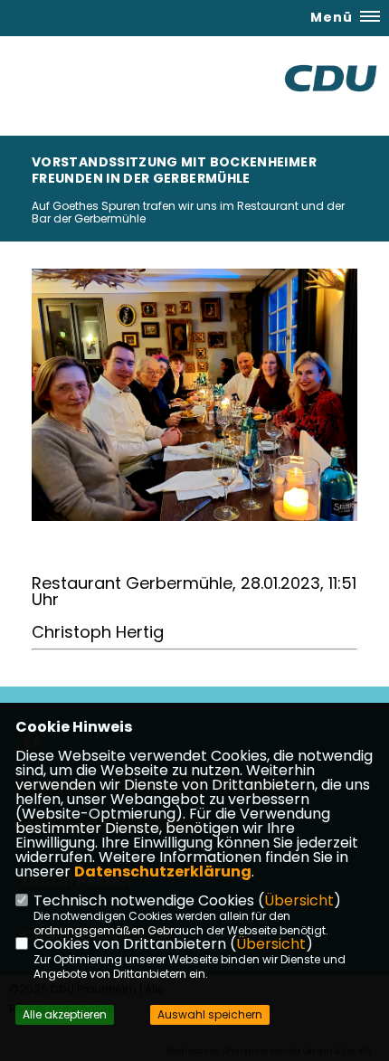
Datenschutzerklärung (162, 871)
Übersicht (299, 900)
